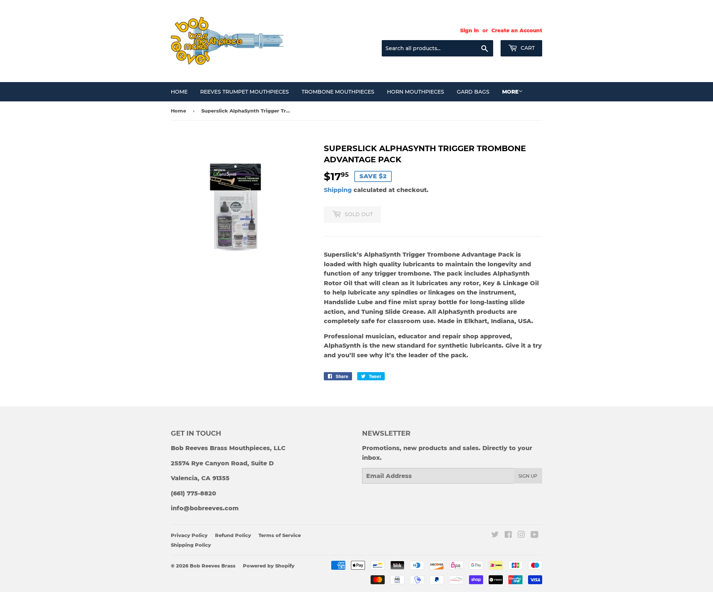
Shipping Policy (191, 545)
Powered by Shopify (268, 566)
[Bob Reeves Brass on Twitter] (495, 535)
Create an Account (516, 30)
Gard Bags (473, 91)
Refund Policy (233, 535)
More (510, 91)
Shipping (338, 189)
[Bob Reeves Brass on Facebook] (508, 535)
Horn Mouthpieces (415, 91)
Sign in (469, 30)
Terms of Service (279, 535)
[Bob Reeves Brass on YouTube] (534, 535)
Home (179, 91)
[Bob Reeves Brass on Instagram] (521, 535)
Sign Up (527, 476)
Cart (527, 48)
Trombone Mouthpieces (338, 91)
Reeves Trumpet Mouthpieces (244, 91)
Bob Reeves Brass (212, 566)
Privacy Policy (189, 535)
